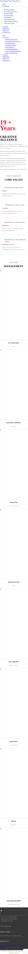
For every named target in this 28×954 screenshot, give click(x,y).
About (1, 935)
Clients (12, 935)
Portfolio (16, 935)
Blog (9, 935)
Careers (5, 935)
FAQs (20, 935)
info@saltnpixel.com (6, 926)
